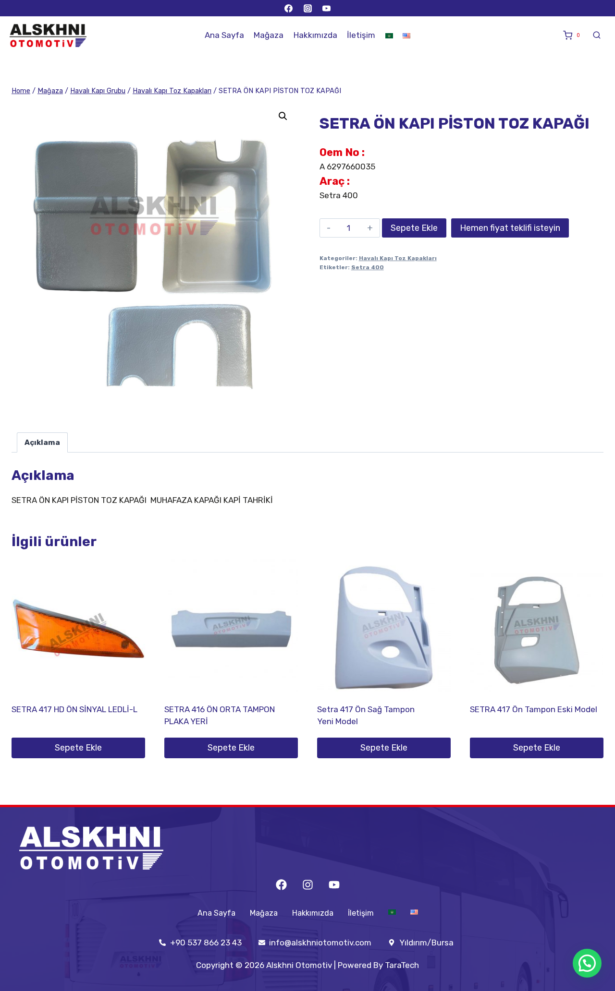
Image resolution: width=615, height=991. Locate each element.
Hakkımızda (315, 35)
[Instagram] (307, 8)
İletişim (361, 35)
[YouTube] (326, 8)
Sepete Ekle (414, 228)
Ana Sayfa (224, 35)
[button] (283, 116)
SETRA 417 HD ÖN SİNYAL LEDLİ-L (74, 709)
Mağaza (268, 35)
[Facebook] (289, 8)
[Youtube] (334, 884)
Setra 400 (367, 267)
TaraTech (402, 965)
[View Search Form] (596, 35)
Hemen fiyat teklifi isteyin (510, 228)
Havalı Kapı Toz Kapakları (398, 258)
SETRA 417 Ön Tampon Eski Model (533, 709)
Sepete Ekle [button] (78, 747)
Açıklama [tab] (42, 442)
